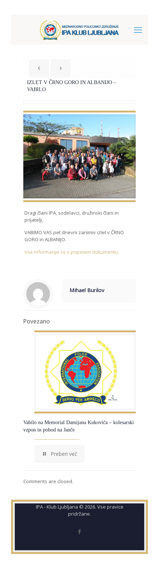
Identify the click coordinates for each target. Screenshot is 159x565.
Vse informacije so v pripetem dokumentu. (71, 252)
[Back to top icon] (144, 550)
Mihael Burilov (87, 290)
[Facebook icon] (79, 531)
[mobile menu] (138, 29)
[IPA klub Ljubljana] (79, 29)
